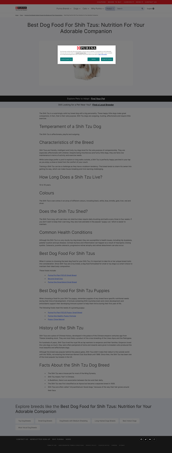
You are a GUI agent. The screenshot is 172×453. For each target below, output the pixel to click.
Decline (93, 59)
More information (102, 54)
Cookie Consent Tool (66, 59)
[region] (87, 54)
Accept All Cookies (107, 59)
